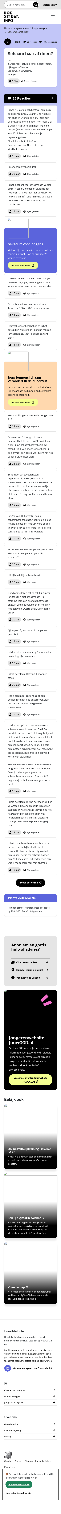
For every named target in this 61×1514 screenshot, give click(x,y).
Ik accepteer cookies (18, 1484)
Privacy (7, 1436)
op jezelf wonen (44, 1360)
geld (34, 1360)
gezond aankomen (13, 1357)
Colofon (8, 1461)
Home (7, 28)
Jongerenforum (21, 28)
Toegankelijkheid (43, 1461)
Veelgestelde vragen (28, 978)
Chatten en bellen (26, 962)
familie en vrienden (13, 1350)
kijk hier (34, 1477)
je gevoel (27, 1350)
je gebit (33, 1353)
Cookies (18, 1461)
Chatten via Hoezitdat (14, 1390)
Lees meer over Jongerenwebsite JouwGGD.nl (31, 1079)
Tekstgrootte (48, 4)
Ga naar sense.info (24, 266)
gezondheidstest (23, 1360)
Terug (12, 42)
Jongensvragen (39, 28)
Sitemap (29, 1461)
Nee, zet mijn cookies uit (18, 1492)
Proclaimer (9, 1466)
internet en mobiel (32, 1357)
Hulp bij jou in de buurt (29, 970)
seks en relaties (40, 1350)
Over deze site (11, 1424)
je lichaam (24, 1353)
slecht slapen (44, 1353)
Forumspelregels (12, 1396)
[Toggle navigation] (53, 17)
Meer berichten (29, 882)
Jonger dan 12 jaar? (13, 1402)
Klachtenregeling (12, 1430)
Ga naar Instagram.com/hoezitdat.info (33, 1368)
